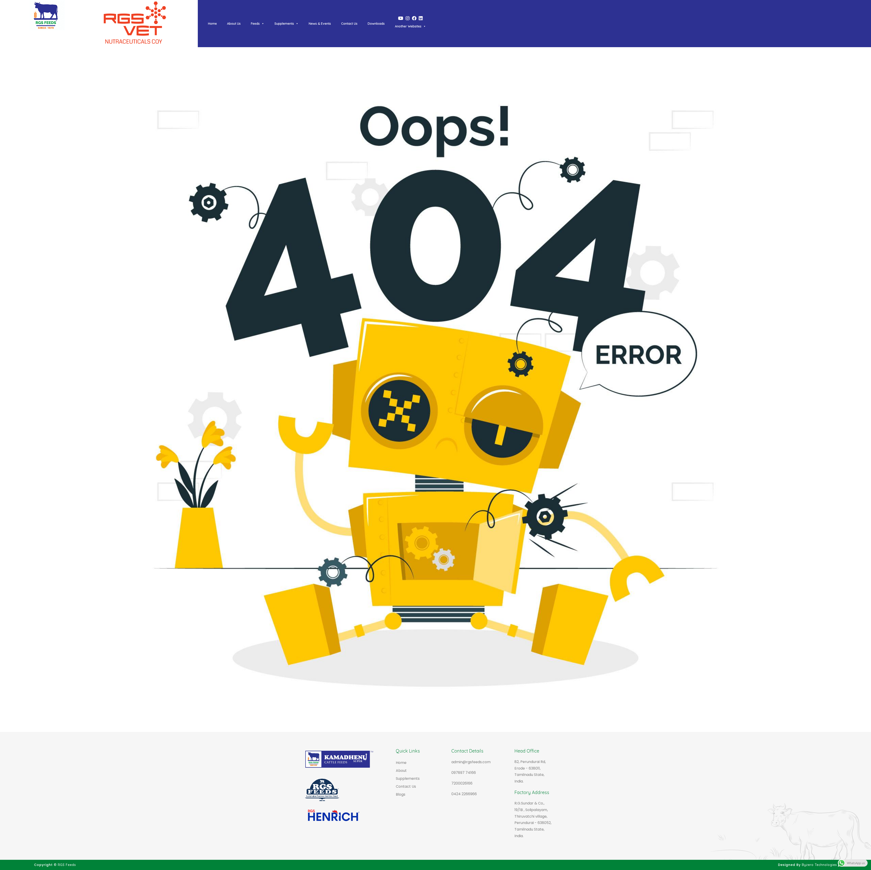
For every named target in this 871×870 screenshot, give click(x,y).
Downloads (376, 24)
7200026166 (461, 783)
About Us (234, 24)
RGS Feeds (67, 865)
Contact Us (349, 24)
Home (212, 24)
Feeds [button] (255, 24)
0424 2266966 (464, 794)
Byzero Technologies (819, 865)
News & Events (320, 24)
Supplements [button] (284, 24)
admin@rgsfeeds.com (471, 762)
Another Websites (408, 26)
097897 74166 (463, 772)
